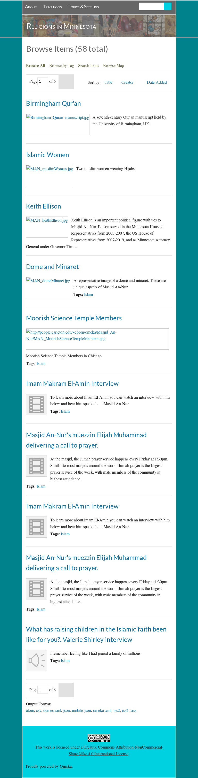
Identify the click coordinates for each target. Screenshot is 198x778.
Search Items (88, 65)
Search (167, 6)
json (66, 710)
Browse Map (113, 65)
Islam (88, 294)
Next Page (66, 81)
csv (38, 710)
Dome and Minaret (52, 266)
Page (33, 81)
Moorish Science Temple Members (74, 318)
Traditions (52, 6)
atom (30, 710)
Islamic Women (47, 154)
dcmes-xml (52, 710)
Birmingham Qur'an (53, 103)
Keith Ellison (43, 206)
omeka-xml (102, 710)
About (31, 6)
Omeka (66, 766)
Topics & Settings (83, 6)
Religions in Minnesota (61, 25)
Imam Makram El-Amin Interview (72, 383)
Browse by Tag (61, 65)
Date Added (157, 82)
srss (133, 710)
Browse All (35, 65)
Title (109, 82)
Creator (128, 82)
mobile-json (81, 710)
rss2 (116, 710)
